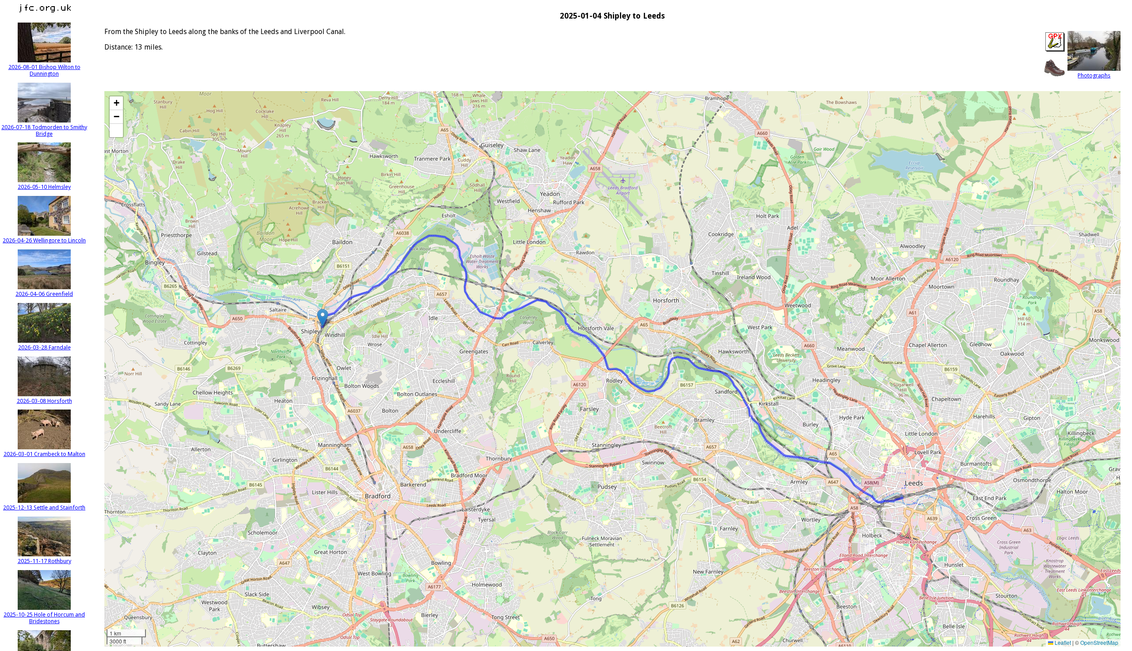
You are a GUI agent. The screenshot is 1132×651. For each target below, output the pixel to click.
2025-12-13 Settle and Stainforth (44, 507)
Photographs (1094, 75)
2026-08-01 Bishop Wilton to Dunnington (44, 70)
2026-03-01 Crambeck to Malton (44, 454)
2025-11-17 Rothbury (44, 561)
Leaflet (1062, 642)
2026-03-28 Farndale (44, 347)
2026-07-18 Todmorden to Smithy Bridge (44, 130)
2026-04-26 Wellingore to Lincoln (44, 240)
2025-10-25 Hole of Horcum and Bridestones (44, 617)
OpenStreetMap (1099, 642)
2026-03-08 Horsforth (44, 401)
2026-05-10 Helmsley (44, 187)
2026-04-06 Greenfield (44, 294)
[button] (322, 318)
